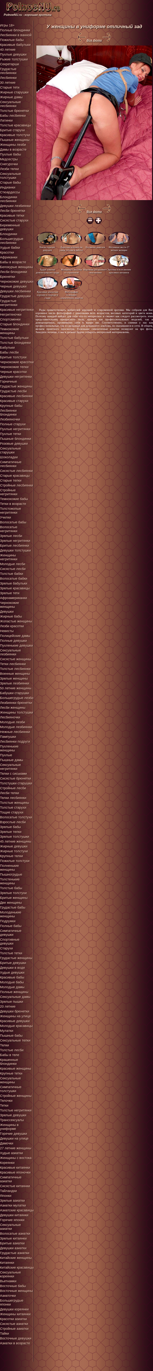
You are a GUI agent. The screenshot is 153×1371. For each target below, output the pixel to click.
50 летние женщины (15, 688)
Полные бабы (10, 926)
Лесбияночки (10, 717)
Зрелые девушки (13, 1115)
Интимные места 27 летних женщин (119, 249)
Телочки (6, 1101)
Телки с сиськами (13, 773)
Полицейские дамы (15, 636)
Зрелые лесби (11, 536)
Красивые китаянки (15, 1167)
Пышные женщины (14, 140)
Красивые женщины (15, 1068)
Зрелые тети (9, 593)
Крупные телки (11, 856)
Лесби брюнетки (12, 211)
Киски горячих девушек (47, 249)
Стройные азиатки (14, 1329)
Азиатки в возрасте (15, 1343)
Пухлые (6, 755)
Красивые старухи (14, 401)
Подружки (7, 921)
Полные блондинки (15, 30)
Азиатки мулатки (13, 1205)
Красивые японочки (15, 1172)
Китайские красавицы (17, 1267)
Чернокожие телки (14, 367)
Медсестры (9, 159)
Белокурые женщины (16, 267)
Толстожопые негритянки (10, 510)
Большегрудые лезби (16, 698)
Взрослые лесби (13, 822)
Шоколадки (9, 457)
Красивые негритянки (17, 310)
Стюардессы (10, 192)
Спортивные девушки (9, 941)
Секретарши (9, 64)
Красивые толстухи (15, 135)
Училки (5, 517)
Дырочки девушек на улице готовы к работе (71, 249)
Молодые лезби (12, 722)
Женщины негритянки (8, 557)
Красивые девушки (15, 1021)
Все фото (94, 40)
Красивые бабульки (15, 45)
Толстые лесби (12, 1050)
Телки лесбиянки (13, 798)
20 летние (7, 1006)
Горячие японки (12, 1220)
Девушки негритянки (16, 377)
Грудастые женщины (16, 386)
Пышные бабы (11, 1035)
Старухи (6, 948)
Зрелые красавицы (15, 588)
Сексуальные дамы (15, 997)
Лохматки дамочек (95, 247)
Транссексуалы (12, 1120)
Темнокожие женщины (9, 331)
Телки (4, 1045)
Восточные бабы (13, 1286)
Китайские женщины (16, 1258)
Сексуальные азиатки (10, 1227)
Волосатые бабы (13, 522)
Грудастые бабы (12, 907)
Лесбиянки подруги (15, 741)
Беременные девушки (10, 227)
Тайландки (8, 1191)
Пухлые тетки (10, 434)
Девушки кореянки (14, 1309)
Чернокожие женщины (9, 605)
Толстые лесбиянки (15, 669)
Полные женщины (14, 992)
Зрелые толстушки (14, 836)
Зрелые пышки (11, 1001)
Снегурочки (9, 164)
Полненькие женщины (9, 867)
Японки (5, 1196)
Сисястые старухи (14, 220)
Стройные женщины (16, 1096)
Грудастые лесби (13, 391)
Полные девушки (13, 641)
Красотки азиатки (13, 1319)
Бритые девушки (13, 963)
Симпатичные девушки (10, 933)
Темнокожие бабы (14, 499)
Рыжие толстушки (14, 59)
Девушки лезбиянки (15, 206)
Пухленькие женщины (9, 748)
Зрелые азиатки (12, 1200)
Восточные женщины (16, 1291)
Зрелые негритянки (15, 541)
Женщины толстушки (16, 712)
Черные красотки (13, 372)
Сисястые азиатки (14, 1324)
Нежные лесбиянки (15, 732)
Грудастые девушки (15, 296)
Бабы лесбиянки (13, 115)
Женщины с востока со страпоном (71, 271)
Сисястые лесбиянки (16, 471)
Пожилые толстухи (14, 861)
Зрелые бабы (10, 827)
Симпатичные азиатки (10, 1179)
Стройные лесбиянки (16, 485)
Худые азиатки (11, 1153)
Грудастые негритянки (8, 303)
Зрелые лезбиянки (14, 683)
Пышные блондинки (15, 439)
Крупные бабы (11, 406)
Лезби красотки (12, 626)
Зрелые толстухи (13, 893)
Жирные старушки (14, 92)
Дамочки (6, 1143)
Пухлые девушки (13, 54)
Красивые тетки (12, 215)
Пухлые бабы (10, 154)
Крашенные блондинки (9, 1062)
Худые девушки (12, 972)
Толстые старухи (13, 807)
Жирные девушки (13, 846)
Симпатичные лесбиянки (10, 464)
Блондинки (8, 234)
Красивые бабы (12, 977)
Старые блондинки (14, 324)
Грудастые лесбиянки (8, 71)
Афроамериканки (13, 598)
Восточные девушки (15, 1338)
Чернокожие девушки (16, 281)
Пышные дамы (11, 760)
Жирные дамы (11, 97)
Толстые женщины (14, 803)
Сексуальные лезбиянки (10, 652)
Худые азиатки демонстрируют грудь (47, 271)
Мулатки (6, 1031)
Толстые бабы (11, 888)
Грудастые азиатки (14, 1253)
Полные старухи (13, 424)
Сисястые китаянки (15, 1186)
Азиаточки (8, 1296)
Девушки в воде (12, 968)
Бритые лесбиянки (14, 545)
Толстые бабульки (14, 338)
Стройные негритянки (8, 492)
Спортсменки (10, 319)
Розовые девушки (14, 443)
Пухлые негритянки (15, 429)
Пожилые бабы (12, 40)
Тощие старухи (11, 812)
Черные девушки (13, 286)
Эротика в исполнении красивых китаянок (119, 271)
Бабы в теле (9, 1055)
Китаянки (7, 1263)
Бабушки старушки (14, 693)
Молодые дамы (12, 987)
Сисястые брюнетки (15, 778)
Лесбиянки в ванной (16, 35)
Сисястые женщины (15, 659)
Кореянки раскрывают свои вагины (95, 271)
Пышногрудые (11, 874)
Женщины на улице (15, 1016)
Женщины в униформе (9, 1127)
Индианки (7, 187)
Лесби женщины (12, 707)
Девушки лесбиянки (15, 291)
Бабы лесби (9, 352)
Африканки (8, 257)
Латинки (6, 120)
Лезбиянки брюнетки (16, 703)
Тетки (4, 1105)
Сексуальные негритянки (10, 767)
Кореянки (7, 1163)
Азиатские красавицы (17, 1210)
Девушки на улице (14, 1138)
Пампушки (8, 737)
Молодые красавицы (16, 1026)
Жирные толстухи (14, 851)
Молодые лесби (12, 564)
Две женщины (11, 902)
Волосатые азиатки (15, 1233)
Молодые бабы (12, 982)
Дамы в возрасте (13, 149)
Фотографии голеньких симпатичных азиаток (71, 294)
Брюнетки (7, 277)
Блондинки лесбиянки (8, 199)
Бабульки (7, 347)
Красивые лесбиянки (16, 396)
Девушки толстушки (15, 550)
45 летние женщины (15, 841)
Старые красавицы (15, 476)
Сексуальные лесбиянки (10, 104)
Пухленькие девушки (16, 645)
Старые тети (9, 87)
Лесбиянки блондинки (8, 412)
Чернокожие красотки (17, 362)
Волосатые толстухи (16, 817)
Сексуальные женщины (10, 1080)
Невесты (7, 631)
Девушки (7, 611)
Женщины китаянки (15, 1314)
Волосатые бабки (13, 578)
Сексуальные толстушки (10, 176)
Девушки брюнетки (14, 1011)
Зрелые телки (10, 832)
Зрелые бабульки (13, 583)
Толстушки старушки (16, 783)
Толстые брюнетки (14, 111)
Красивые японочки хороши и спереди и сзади (47, 294)
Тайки (4, 1333)
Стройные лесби (13, 788)
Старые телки (10, 480)
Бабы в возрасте (13, 262)
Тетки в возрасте (13, 504)
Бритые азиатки (12, 1243)
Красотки (7, 252)
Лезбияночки (10, 419)
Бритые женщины (14, 898)
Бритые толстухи (13, 357)
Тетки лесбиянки (13, 664)
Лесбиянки (8, 78)
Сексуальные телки (15, 1040)
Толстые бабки (11, 574)
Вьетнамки (8, 1281)
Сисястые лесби (13, 569)
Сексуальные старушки (10, 450)
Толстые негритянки (16, 1110)
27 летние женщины (15, 1148)
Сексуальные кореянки (10, 1274)
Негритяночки (10, 314)
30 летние (7, 82)
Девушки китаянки (14, 1215)
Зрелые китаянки (13, 1238)
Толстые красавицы (15, 125)
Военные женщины (15, 674)
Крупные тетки (11, 1073)
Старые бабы (10, 182)
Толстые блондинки (15, 343)
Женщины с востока (16, 1158)
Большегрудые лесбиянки (11, 241)
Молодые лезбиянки (16, 727)
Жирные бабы (11, 616)
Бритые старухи (12, 130)
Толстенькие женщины (10, 881)
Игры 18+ (7, 25)
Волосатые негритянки (8, 529)
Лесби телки (9, 793)
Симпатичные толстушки (10, 1089)
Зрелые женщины (14, 678)
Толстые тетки (11, 953)
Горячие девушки (13, 1134)
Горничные (8, 381)
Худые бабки (10, 247)
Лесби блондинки (13, 272)
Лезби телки (9, 169)
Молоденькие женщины (10, 914)
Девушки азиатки (13, 1248)
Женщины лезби (13, 145)
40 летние (7, 49)
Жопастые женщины (16, 621)
